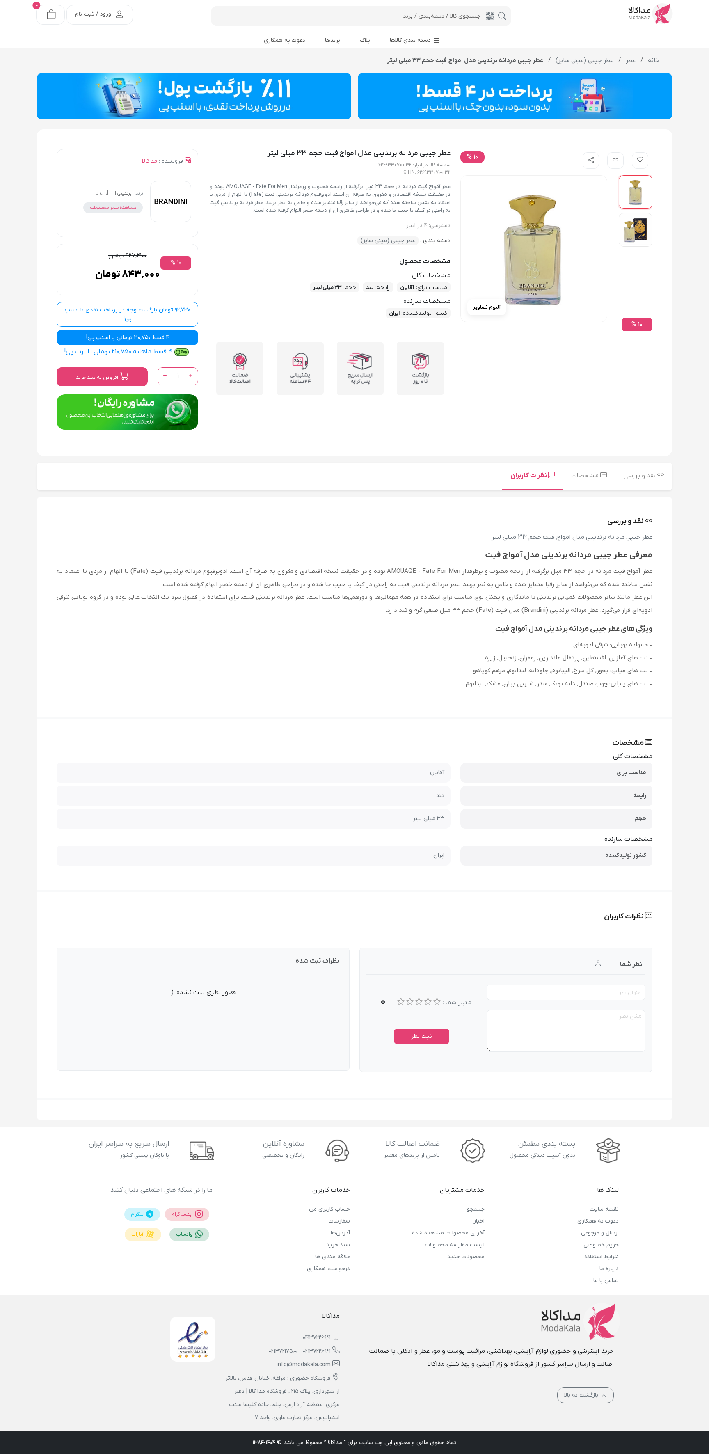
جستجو (475, 1209)
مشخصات (585, 476)
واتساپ (185, 1234)
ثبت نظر (421, 1036)
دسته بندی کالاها (411, 40)
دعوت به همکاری (598, 1221)
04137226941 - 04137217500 (300, 1351)
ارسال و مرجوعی (600, 1233)
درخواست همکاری (328, 1269)
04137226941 (317, 1338)
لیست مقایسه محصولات (454, 1245)
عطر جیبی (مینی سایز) (388, 241)
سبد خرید (338, 1245)
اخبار (478, 1221)
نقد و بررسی (640, 476)
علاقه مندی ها (332, 1257)
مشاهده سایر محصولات (113, 207)
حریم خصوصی (601, 1245)
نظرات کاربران (529, 476)
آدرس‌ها (340, 1233)
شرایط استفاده (601, 1257)
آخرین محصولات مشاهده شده (448, 1233)
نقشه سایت (604, 1209)
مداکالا (149, 161)
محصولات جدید (465, 1257)
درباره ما (609, 1269)
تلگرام (138, 1214)
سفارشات (339, 1221)
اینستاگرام (183, 1214)
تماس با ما (606, 1281)
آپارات (137, 1234)
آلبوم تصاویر (487, 307)
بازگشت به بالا (582, 1395)
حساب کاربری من (329, 1209)
